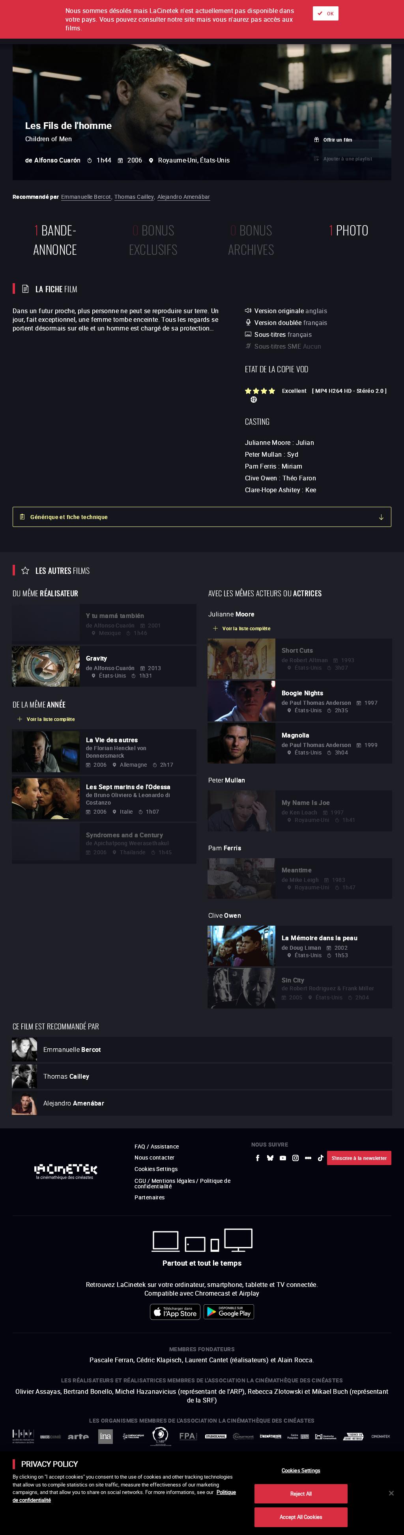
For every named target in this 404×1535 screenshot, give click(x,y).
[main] (202, 1493)
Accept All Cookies (301, 1516)
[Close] (391, 1493)
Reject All (301, 1493)
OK (330, 13)
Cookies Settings (301, 1470)
